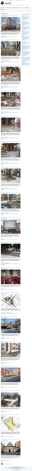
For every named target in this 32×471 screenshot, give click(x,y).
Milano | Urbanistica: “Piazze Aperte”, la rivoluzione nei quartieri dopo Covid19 (10, 415)
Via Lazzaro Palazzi (15, 36)
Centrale (2, 61)
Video (20, 7)
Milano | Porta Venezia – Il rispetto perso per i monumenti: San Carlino (10, 439)
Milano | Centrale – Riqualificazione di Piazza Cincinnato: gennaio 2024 (10, 192)
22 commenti (3, 37)
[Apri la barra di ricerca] (0, 11)
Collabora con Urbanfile (18, 0)
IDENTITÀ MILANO (27, 7)
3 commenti (3, 363)
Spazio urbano (14, 7)
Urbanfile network (11, 0)
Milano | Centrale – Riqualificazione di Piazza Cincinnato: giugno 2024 (10, 116)
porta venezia (9, 36)
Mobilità (11, 7)
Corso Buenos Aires (3, 36)
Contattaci (23, 0)
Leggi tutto (6, 84)
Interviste (18, 7)
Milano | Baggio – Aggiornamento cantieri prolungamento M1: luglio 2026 (25, 64)
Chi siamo (6, 0)
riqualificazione (11, 36)
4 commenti (3, 113)
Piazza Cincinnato (7, 61)
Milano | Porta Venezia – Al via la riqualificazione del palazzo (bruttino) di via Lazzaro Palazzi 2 (10, 217)
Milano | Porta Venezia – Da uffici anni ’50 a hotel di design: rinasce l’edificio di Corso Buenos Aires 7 (9, 15)
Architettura (2, 7)
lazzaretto (6, 36)
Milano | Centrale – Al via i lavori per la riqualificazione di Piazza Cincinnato (10, 242)
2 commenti (3, 239)
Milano (8, 86)
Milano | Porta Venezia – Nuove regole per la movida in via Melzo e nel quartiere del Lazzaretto (10, 267)
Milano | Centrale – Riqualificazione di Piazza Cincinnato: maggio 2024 (10, 141)
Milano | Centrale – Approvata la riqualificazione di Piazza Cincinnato (10, 292)
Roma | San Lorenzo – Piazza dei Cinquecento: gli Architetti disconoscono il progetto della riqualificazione (25, 18)
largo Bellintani (4, 460)
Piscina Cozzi (5, 411)
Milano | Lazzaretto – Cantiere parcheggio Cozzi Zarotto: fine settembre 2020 (10, 390)
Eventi (8, 7)
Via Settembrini (4, 264)
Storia (5, 7)
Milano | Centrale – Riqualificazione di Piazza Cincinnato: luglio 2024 (10, 90)
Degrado (2, 460)
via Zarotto (10, 411)
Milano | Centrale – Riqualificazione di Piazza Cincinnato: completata (10, 39)
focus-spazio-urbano (5, 263)
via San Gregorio (16, 61)
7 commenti (3, 164)
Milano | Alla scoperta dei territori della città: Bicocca (25, 43)
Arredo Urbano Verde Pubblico (4, 86)
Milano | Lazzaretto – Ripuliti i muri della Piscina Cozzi (8, 341)
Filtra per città (3, 9)
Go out (23, 7)
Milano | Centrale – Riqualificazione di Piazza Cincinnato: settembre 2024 (10, 65)
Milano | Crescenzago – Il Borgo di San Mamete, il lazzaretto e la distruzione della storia (9, 316)
